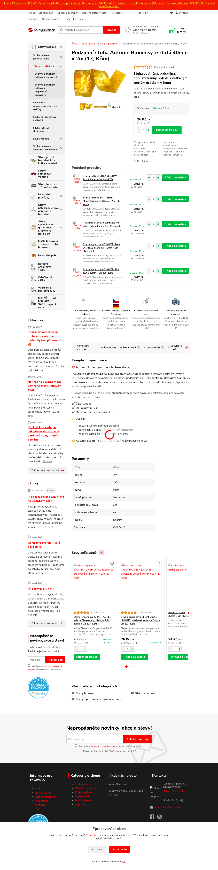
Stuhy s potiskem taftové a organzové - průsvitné (45, 90)
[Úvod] (41, 30)
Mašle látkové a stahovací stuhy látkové (48, 244)
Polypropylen (83, 792)
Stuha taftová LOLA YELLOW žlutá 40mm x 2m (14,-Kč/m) (100, 177)
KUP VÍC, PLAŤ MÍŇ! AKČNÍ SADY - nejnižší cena (47, 302)
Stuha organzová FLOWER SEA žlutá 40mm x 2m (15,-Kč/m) (101, 271)
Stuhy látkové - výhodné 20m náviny (45, 148)
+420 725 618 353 (145, 30)
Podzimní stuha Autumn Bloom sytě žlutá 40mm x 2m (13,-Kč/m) (101, 224)
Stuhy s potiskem (44, 66)
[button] (126, 666)
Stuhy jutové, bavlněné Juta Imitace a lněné (47, 160)
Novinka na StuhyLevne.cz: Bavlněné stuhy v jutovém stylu (45, 386)
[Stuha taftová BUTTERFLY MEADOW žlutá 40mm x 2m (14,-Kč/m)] (77, 200)
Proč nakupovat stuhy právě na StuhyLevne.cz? (46, 499)
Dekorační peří (47, 255)
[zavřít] (213, 3)
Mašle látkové (83, 800)
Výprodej (80, 804)
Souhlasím (120, 849)
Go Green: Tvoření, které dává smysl (44, 545)
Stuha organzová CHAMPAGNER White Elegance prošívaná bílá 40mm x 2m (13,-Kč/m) (92, 620)
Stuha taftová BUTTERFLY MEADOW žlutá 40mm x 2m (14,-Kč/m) (102, 201)
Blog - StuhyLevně (74, 19)
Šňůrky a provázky (85, 788)
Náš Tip (50, 490)
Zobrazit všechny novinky (45, 470)
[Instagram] (161, 817)
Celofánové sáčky (45, 279)
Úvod (74, 43)
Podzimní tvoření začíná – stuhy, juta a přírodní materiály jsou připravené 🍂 (44, 338)
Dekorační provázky (44, 196)
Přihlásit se (55, 660)
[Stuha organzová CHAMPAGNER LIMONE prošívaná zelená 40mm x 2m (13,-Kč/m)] (142, 584)
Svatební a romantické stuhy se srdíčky (45, 106)
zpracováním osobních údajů (103, 746)
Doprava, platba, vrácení (94, 12)
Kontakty (33, 19)
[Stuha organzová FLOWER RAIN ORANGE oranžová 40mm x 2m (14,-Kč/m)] (77, 247)
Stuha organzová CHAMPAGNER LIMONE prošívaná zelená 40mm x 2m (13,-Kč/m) (140, 620)
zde (124, 861)
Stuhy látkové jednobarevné (41, 57)
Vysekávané (82, 796)
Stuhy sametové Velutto (44, 174)
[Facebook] (153, 817)
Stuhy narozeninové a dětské (44, 118)
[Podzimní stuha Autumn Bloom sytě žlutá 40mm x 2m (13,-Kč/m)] (77, 225)
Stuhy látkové (47, 47)
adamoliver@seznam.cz (168, 807)
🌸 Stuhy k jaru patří (41, 589)
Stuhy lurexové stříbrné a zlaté (48, 185)
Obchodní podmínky (68, 12)
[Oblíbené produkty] (171, 16)
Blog (37, 809)
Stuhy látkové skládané (41, 129)
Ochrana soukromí (51, 19)
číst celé (39, 370)
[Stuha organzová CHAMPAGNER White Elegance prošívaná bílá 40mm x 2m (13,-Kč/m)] (94, 584)
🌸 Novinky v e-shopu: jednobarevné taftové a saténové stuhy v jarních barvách (43, 434)
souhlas (93, 835)
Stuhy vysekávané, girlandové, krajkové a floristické (45, 227)
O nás (32, 12)
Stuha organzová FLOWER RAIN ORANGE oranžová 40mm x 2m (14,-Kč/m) (101, 248)
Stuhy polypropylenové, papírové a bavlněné (48, 209)
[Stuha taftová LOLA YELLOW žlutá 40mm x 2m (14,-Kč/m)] (77, 179)
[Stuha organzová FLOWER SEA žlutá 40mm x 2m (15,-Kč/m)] (77, 272)
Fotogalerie (117, 12)
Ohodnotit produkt (164, 67)
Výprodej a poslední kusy (46, 289)
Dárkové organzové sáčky (44, 267)
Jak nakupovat (46, 12)
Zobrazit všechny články (44, 623)
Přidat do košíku (166, 130)
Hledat (111, 30)
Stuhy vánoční (41, 138)
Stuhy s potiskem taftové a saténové (46, 75)
